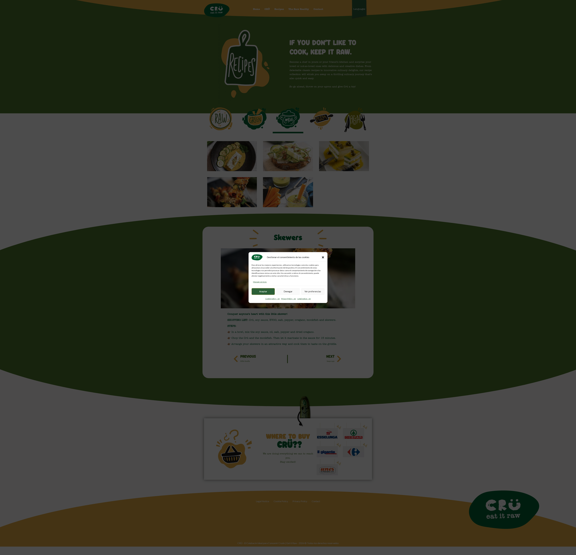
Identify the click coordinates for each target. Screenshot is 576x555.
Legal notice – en (304, 299)
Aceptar (263, 291)
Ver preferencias (312, 291)
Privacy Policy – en (288, 299)
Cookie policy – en (272, 299)
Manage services (260, 282)
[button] (322, 257)
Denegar (288, 291)
